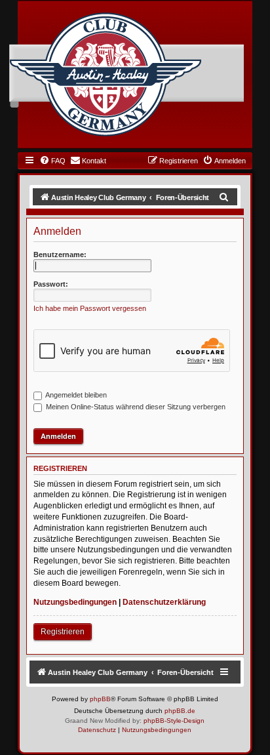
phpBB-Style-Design (174, 720)
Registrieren (63, 631)
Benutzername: (60, 254)
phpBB (100, 699)
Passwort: (50, 284)
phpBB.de (179, 710)
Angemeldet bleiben (75, 395)
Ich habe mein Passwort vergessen (89, 308)
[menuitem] (52, 161)
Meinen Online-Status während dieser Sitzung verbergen (134, 407)
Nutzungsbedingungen (75, 602)
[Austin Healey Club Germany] (105, 75)
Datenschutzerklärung (164, 602)
